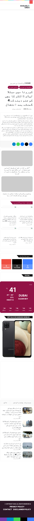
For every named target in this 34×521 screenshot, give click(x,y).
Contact (7, 509)
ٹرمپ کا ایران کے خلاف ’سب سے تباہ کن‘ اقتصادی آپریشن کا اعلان (25, 239)
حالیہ (5, 402)
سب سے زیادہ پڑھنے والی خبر (22, 402)
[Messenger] (22, 144)
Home (28, 83)
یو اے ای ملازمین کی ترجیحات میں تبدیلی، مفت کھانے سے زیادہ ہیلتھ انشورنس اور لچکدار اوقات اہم (11, 412)
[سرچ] (32, 7)
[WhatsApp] (18, 144)
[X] (26, 144)
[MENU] (2, 7)
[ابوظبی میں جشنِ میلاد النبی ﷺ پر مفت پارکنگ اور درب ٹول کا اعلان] (27, 454)
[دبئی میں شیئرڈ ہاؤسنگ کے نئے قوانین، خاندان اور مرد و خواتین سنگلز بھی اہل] (27, 434)
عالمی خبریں (13, 87)
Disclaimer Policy (22, 509)
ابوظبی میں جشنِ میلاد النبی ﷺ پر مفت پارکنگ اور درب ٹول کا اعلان (12, 454)
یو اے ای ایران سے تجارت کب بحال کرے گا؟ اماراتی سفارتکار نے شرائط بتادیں (11, 445)
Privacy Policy (17, 507)
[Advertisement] (17, 28)
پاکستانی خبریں (17, 83)
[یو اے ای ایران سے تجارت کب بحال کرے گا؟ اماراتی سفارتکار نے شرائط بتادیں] (27, 445)
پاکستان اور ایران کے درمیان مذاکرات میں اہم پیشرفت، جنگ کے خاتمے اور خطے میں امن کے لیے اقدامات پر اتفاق (26, 219)
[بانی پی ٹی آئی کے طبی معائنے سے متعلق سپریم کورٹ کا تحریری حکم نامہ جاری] (8, 231)
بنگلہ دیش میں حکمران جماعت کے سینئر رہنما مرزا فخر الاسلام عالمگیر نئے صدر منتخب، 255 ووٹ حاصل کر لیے (9, 219)
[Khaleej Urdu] (23, 6)
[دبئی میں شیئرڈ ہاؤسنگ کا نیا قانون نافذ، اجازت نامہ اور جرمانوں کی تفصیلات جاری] (27, 423)
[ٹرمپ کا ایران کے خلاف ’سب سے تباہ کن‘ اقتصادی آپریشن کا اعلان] (25, 231)
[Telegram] (14, 144)
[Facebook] (30, 144)
